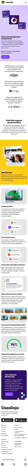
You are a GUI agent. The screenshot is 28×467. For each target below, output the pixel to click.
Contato (17, 429)
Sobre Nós (4, 427)
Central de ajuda (19, 427)
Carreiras (3, 431)
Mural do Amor (18, 446)
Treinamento (4, 447)
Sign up (5, 57)
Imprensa (3, 429)
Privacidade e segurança (21, 437)
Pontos (3, 443)
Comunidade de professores (18, 444)
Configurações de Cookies (19, 432)
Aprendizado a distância (7, 449)
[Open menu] (25, 2)
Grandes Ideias (5, 441)
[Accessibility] (25, 459)
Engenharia (4, 433)
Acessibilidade (4, 435)
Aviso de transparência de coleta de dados (20, 435)
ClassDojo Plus (5, 451)
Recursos (3, 445)
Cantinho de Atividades (7, 453)
